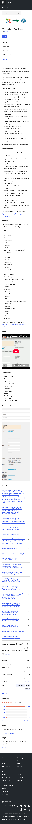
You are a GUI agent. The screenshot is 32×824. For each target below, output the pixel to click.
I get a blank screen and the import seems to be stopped (10, 528)
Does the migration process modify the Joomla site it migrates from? (12, 573)
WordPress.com (7, 786)
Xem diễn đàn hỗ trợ (8, 733)
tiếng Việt (8, 802)
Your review (5, 721)
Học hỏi (4, 772)
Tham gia (19, 772)
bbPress (5, 791)
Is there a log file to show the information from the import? (11, 625)
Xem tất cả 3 (27, 681)
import (18, 685)
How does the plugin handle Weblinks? (13, 632)
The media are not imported (10, 534)
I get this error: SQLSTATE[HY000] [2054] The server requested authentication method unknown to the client (12, 596)
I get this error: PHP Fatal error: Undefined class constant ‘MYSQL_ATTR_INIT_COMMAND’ (12, 566)
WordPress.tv (6, 780)
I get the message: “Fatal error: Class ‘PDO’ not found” (10, 559)
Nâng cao (5, 693)
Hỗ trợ (5, 59)
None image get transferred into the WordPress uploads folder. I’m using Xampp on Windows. (11, 605)
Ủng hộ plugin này (7, 748)
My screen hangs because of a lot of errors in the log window (11, 637)
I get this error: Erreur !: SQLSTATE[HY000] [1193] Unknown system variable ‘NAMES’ (12, 580)
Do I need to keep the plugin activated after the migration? (11, 619)
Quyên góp (21, 777)
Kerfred (6, 32)
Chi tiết (5, 42)
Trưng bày (20, 758)
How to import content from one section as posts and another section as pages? (10, 612)
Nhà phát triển (7, 55)
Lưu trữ (4, 763)
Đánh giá (6, 46)
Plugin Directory (6, 7)
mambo (28, 685)
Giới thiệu (4, 758)
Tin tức (4, 761)
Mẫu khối (19, 766)
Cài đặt (5, 51)
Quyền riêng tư (6, 766)
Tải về (4, 36)
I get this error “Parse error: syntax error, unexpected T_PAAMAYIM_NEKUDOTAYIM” (11, 588)
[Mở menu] (29, 2)
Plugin (18, 763)
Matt (4, 788)
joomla (23, 685)
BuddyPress (6, 794)
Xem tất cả (27, 721)
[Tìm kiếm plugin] (19, 13)
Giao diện (20, 761)
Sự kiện (19, 774)
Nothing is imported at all (9, 548)
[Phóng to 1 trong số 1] (28, 410)
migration (27, 688)
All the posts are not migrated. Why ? (13, 554)
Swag (19, 780)
